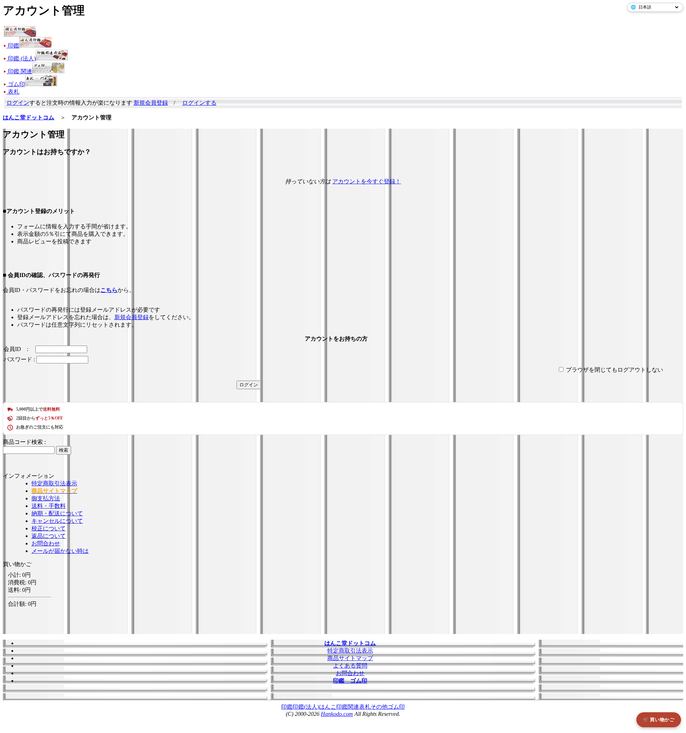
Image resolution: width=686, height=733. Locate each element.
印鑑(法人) (306, 707)
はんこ (327, 707)
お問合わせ (45, 543)
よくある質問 (350, 666)
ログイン (17, 103)
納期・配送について (57, 513)
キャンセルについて (57, 521)
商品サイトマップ (350, 658)
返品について (48, 536)
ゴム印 (396, 707)
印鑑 (287, 707)
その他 (379, 707)
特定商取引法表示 (54, 483)
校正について (48, 528)
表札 (365, 707)
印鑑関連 (347, 707)
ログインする (199, 103)
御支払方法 (45, 498)
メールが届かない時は (60, 551)
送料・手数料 (48, 506)
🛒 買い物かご (659, 719)
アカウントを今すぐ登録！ (366, 181)
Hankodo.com (337, 714)
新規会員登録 (151, 103)
